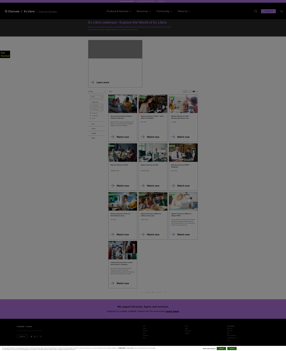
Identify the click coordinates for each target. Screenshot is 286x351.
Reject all (221, 348)
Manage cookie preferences (209, 348)
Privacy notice (130, 348)
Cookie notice (122, 348)
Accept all (232, 348)
